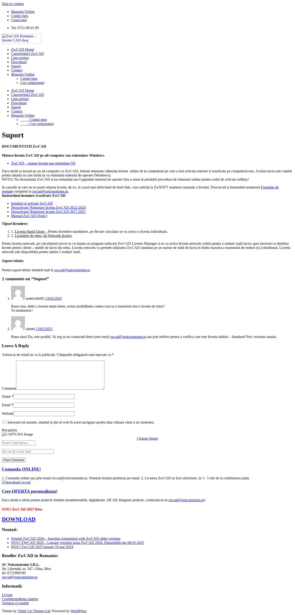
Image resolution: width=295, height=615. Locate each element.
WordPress (78, 611)
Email (7, 405)
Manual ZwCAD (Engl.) (29, 216)
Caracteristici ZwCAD (27, 54)
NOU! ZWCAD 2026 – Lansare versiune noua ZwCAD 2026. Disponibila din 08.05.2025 (77, 543)
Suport (16, 66)
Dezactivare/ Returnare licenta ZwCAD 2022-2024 (48, 207)
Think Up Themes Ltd (34, 611)
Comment (9, 388)
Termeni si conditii (15, 603)
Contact (16, 70)
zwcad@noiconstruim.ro (50, 191)
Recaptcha (9, 430)
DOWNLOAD (18, 519)
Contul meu (19, 16)
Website (7, 413)
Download (19, 62)
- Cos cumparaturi (37, 124)
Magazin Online (23, 12)
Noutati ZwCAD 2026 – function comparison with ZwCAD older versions (65, 538)
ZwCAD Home (22, 49)
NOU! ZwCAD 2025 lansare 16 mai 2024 (42, 547)
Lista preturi (20, 58)
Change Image (147, 438)
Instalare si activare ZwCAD (32, 203)
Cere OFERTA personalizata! (29, 491)
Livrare (7, 595)
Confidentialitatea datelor (20, 599)
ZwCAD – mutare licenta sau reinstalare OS (43, 163)
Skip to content (13, 4)
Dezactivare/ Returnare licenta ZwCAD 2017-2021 (48, 212)
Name (7, 396)
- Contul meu (33, 120)
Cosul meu (19, 20)
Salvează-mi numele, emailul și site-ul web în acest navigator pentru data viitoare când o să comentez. (80, 422)
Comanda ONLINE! (21, 469)
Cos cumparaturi (32, 83)
